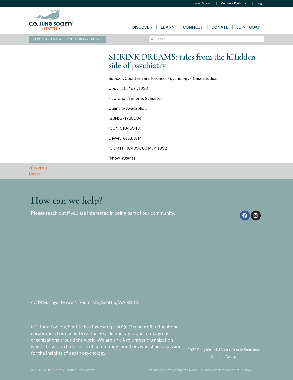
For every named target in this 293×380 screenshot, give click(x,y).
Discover (142, 27)
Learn (168, 27)
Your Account (203, 3)
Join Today (248, 27)
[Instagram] (256, 215)
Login (260, 3)
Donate (219, 27)
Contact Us (216, 370)
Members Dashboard (234, 3)
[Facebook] (245, 215)
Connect (193, 27)
